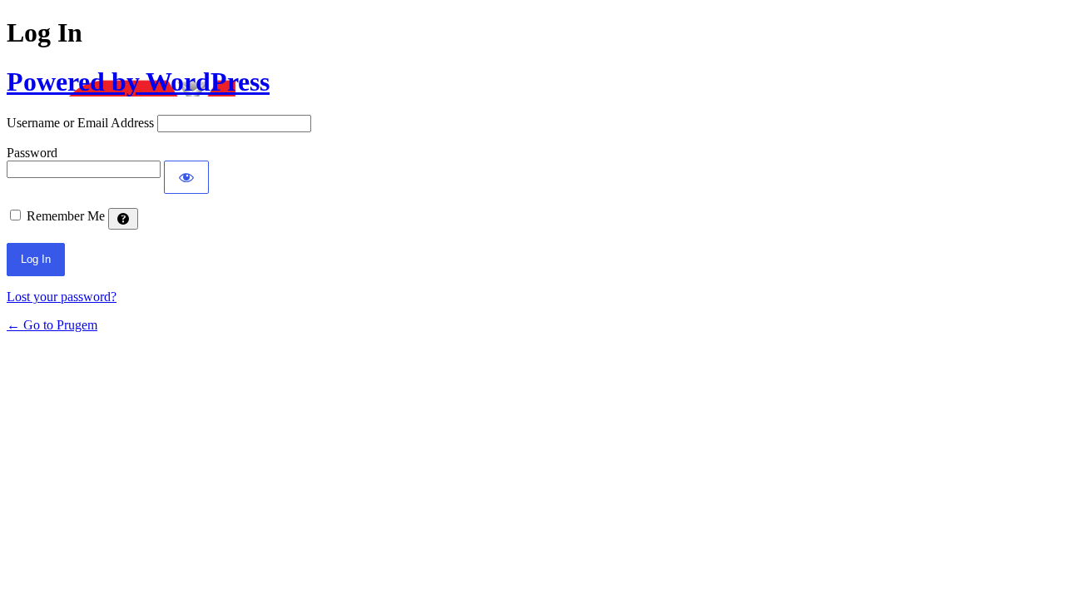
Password (32, 153)
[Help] (123, 219)
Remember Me (66, 216)
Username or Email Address (80, 123)
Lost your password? (61, 297)
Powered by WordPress (138, 82)
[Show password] (186, 177)
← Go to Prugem (52, 325)
